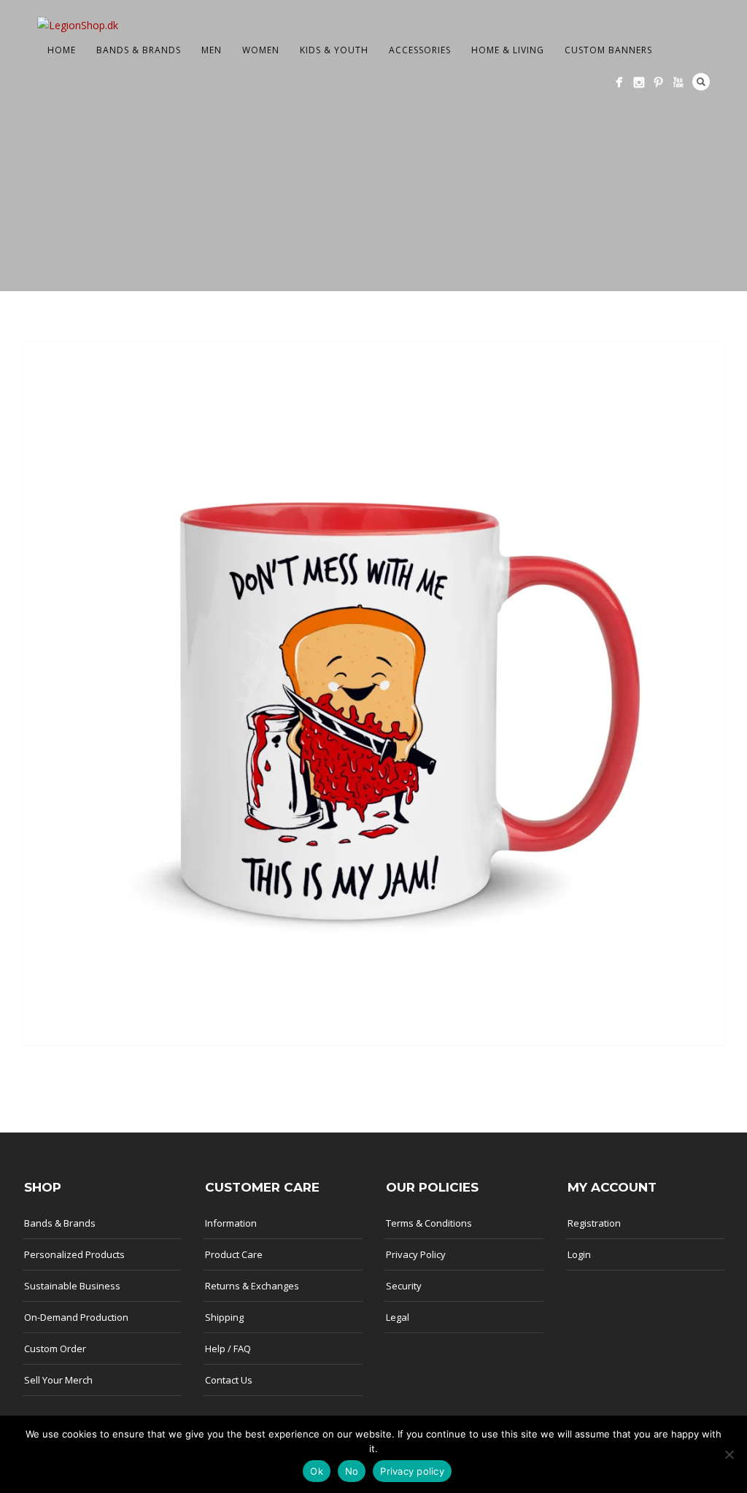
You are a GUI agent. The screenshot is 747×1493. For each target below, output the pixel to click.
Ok (316, 1471)
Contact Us (228, 1379)
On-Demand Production (76, 1317)
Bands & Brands (138, 50)
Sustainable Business (72, 1285)
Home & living (507, 50)
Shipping (224, 1317)
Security (404, 1285)
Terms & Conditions (429, 1223)
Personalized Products (74, 1254)
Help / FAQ (228, 1348)
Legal (397, 1317)
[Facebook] (619, 82)
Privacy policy (412, 1471)
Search (701, 81)
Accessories (420, 50)
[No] (728, 1454)
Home (61, 50)
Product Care (234, 1254)
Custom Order (55, 1348)
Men (211, 50)
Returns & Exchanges (252, 1285)
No (352, 1471)
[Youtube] (678, 82)
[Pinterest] (658, 82)
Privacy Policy (416, 1254)
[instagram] (639, 82)
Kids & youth (334, 50)
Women (260, 50)
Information (231, 1223)
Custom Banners (608, 50)
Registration (594, 1223)
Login (579, 1254)
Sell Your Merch (58, 1379)
